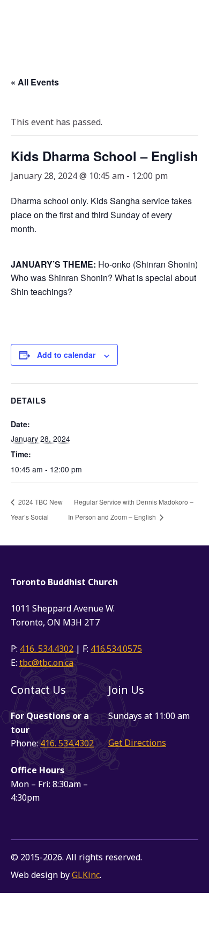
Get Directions (137, 743)
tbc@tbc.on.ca (46, 662)
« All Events (35, 82)
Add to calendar (66, 354)
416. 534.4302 (46, 649)
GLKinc (86, 875)
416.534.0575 (116, 649)
